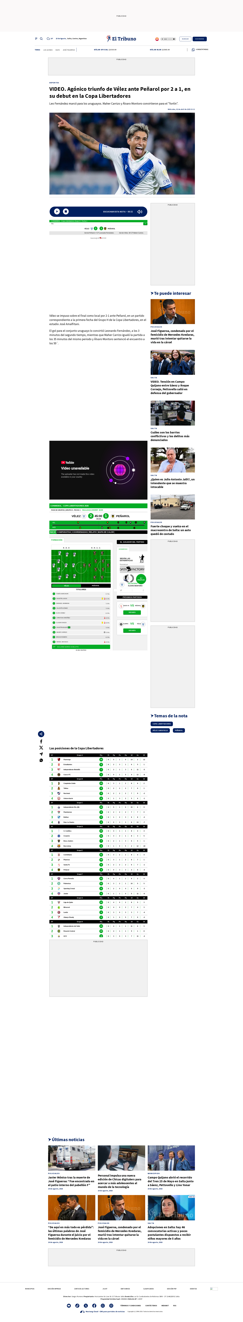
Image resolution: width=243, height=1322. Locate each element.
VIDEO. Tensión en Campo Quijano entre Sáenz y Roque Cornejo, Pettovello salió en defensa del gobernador (170, 387)
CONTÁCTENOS (151, 1306)
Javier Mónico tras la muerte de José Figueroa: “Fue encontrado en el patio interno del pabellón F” (71, 1181)
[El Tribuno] (121, 39)
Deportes (54, 83)
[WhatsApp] (103, 1306)
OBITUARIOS (125, 1289)
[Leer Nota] (57, 211)
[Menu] (36, 38)
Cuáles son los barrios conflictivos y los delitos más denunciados (170, 436)
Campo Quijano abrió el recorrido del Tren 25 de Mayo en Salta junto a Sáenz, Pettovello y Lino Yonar (171, 1181)
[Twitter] (86, 1306)
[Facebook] (94, 1306)
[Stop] (66, 211)
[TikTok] (77, 1306)
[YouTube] (69, 1306)
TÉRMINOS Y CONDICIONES (130, 1306)
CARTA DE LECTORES (81, 1289)
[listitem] (50, 38)
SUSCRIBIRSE (199, 39)
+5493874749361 (202, 49)
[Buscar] (41, 38)
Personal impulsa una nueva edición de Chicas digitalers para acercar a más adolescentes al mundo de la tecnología (119, 1181)
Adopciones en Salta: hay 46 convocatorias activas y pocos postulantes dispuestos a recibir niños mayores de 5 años (169, 1232)
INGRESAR (185, 39)
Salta (154, 377)
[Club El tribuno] (214, 1289)
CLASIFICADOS (148, 1289)
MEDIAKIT (165, 1306)
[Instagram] (111, 1306)
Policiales (156, 327)
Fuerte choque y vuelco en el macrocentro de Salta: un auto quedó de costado (171, 530)
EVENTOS (193, 1289)
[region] (121, 67)
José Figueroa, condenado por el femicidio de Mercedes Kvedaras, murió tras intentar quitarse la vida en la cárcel (172, 336)
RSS (174, 1306)
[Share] (41, 734)
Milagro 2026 (57, 50)
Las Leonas (70, 50)
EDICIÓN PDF (172, 1289)
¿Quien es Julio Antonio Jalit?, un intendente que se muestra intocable (173, 483)
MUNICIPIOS (29, 1289)
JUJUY (105, 1289)
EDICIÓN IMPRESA (54, 1289)
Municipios (154, 1173)
